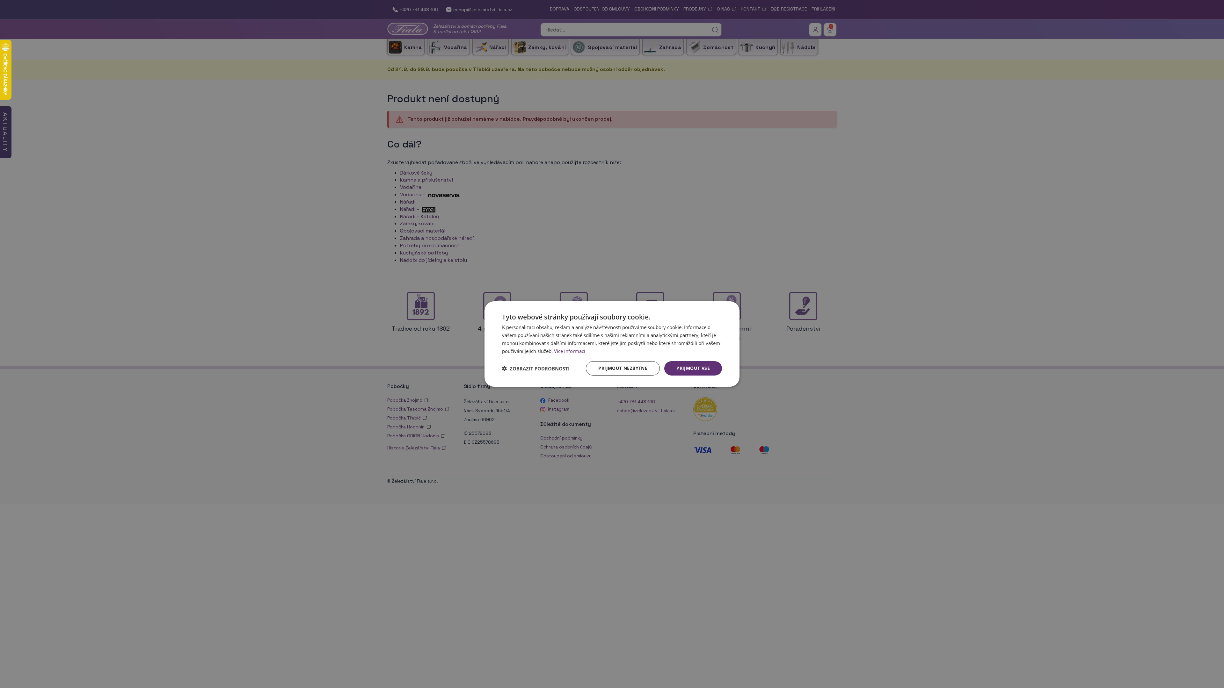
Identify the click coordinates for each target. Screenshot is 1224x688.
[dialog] (612, 344)
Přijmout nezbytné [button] (622, 368)
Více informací (569, 351)
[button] (536, 368)
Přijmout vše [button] (693, 368)
